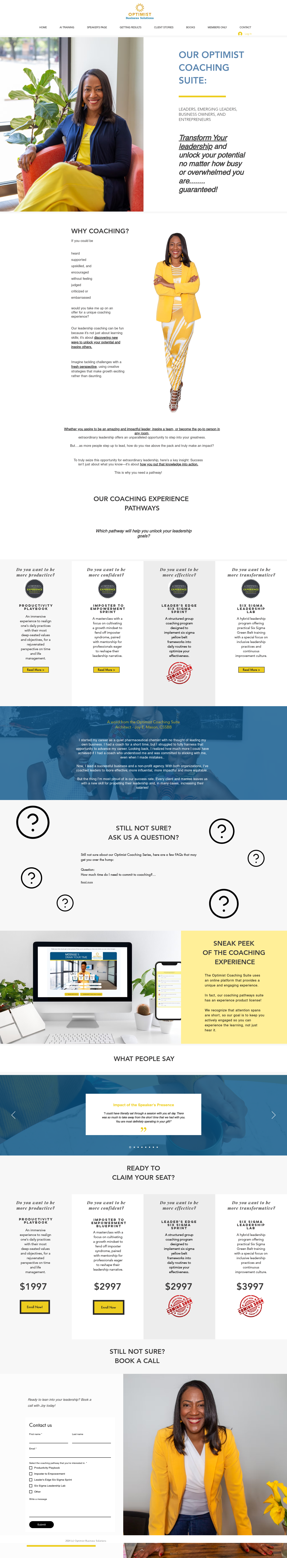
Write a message (38, 1499)
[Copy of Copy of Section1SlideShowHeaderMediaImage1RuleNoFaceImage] (157, 1147)
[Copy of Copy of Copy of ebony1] (142, 1147)
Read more (87, 882)
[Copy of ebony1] (134, 1147)
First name (35, 1434)
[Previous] (13, 1115)
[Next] (274, 1115)
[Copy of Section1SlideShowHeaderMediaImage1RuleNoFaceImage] (149, 1147)
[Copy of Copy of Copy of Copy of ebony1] (145, 1147)
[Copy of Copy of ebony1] (138, 1147)
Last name (77, 1434)
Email (33, 1448)
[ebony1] (129, 1147)
